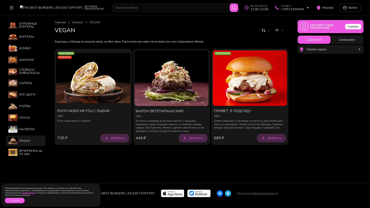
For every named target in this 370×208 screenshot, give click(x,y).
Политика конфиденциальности (257, 193)
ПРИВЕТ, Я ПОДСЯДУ (232, 111)
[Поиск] (234, 7)
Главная (60, 22)
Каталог (77, 22)
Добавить (118, 138)
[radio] (314, 40)
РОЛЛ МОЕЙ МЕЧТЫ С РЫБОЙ (83, 111)
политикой (28, 192)
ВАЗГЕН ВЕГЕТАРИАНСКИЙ (159, 111)
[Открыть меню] (11, 7)
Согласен (14, 200)
